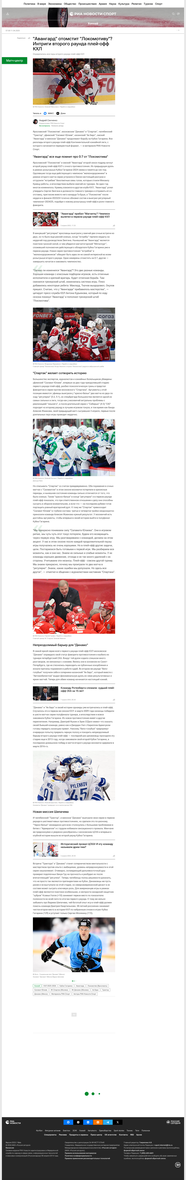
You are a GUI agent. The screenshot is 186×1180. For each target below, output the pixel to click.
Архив (139, 1135)
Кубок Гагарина (66, 986)
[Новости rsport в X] (117, 1122)
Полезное (146, 1130)
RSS (132, 1135)
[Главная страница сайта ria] (84, 14)
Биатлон (66, 1130)
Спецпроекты (50, 1135)
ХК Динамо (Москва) (80, 990)
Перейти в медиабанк (67, 107)
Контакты (123, 1135)
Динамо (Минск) (41, 994)
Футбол (39, 1130)
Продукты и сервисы (78, 1135)
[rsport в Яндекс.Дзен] (78, 1122)
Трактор (105, 990)
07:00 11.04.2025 (13, 31)
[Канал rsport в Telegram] (108, 1122)
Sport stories (119, 1130)
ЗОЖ (75, 1130)
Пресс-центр (96, 1135)
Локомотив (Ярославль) (97, 986)
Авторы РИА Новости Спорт (85, 994)
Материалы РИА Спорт (60, 994)
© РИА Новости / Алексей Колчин (44, 478)
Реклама (63, 1135)
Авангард (80, 986)
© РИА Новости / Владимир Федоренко (46, 364)
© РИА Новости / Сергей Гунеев (44, 636)
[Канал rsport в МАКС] (68, 1122)
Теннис (130, 1130)
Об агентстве (111, 1135)
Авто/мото (92, 1130)
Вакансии (10, 1148)
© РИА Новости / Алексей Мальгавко (46, 107)
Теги (137, 1130)
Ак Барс (95, 990)
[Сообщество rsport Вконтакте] (88, 1122)
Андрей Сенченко (48, 120)
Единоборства (105, 1130)
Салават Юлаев (40, 990)
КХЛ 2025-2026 (50, 986)
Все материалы (44, 126)
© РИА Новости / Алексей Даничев (45, 803)
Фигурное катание (52, 1130)
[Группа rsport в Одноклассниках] (98, 1122)
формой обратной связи (134, 1150)
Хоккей (37, 986)
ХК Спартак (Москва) (59, 990)
